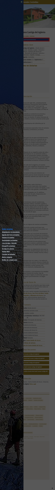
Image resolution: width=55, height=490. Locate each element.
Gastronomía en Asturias (10, 240)
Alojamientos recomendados (11, 232)
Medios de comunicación (9, 260)
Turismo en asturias (8, 237)
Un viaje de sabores (8, 249)
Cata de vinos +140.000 (9, 243)
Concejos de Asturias (8, 254)
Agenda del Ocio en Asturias (10, 235)
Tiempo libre (6, 251)
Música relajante (7, 257)
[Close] (22, 2)
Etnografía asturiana (8, 246)
